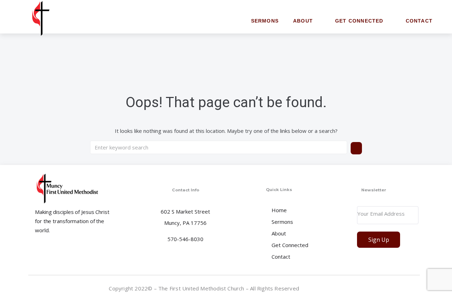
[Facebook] (414, 288)
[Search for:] (218, 147)
